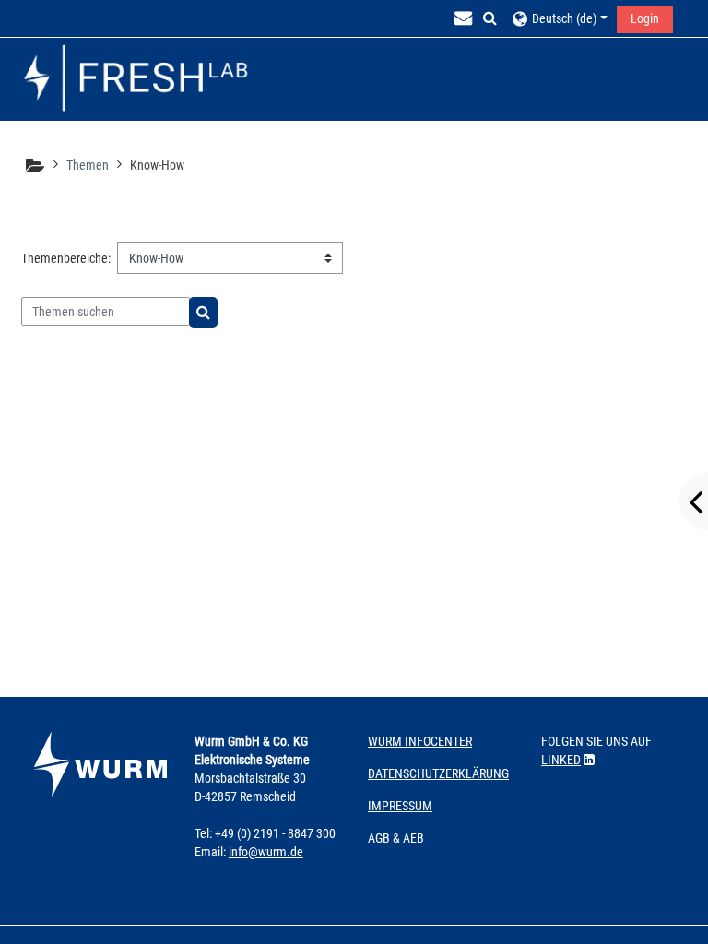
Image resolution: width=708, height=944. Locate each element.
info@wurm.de (266, 851)
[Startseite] (135, 79)
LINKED (561, 759)
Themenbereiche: (66, 258)
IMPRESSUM (400, 805)
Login (645, 18)
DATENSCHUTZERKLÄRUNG (438, 773)
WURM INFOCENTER (420, 741)
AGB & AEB (396, 838)
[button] (489, 18)
